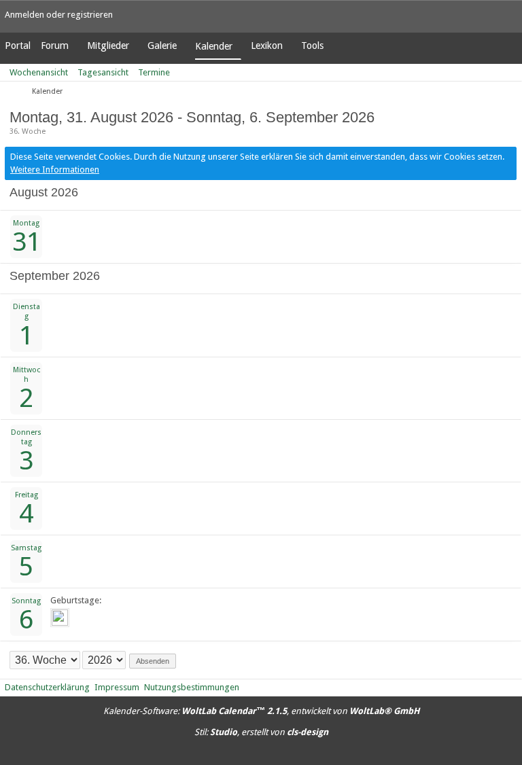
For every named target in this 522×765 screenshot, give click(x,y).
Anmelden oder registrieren (59, 15)
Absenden (152, 661)
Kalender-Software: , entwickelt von (261, 711)
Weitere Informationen (54, 169)
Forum (55, 45)
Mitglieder (108, 45)
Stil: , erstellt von (261, 732)
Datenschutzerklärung (47, 687)
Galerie (162, 45)
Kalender (213, 46)
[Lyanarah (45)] (59, 617)
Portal (18, 45)
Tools (312, 45)
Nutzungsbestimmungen (191, 687)
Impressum (116, 687)
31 (26, 241)
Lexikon (267, 45)
